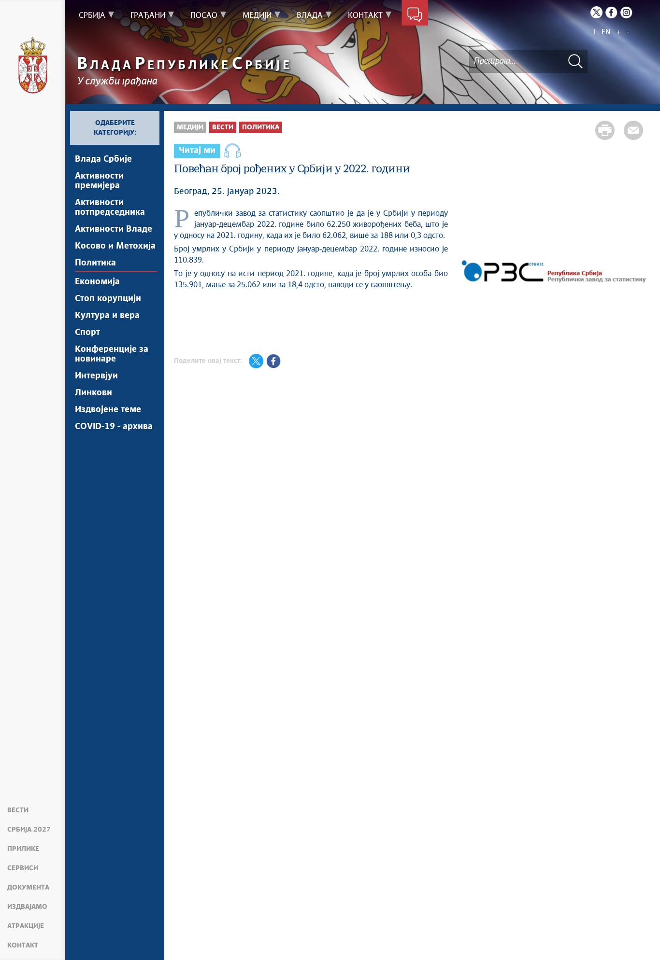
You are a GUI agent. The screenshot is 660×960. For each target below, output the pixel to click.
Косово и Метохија (115, 246)
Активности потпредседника (110, 207)
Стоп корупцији (108, 298)
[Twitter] (596, 12)
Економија (97, 282)
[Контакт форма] (415, 15)
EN (606, 32)
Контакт (22, 945)
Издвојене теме (108, 409)
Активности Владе (113, 229)
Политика (95, 263)
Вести (18, 810)
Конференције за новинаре (111, 354)
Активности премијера (99, 181)
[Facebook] (611, 12)
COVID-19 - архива (114, 426)
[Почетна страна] (32, 65)
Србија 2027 (29, 829)
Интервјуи (96, 376)
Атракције (25, 926)
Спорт (87, 332)
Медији (190, 127)
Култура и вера (107, 315)
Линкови (93, 393)
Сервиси (22, 868)
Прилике (23, 849)
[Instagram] (626, 12)
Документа (28, 887)
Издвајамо (27, 907)
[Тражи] (575, 61)
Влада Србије (103, 159)
